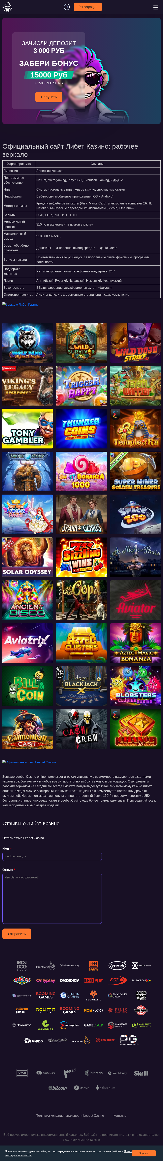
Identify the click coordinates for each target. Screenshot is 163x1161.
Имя (5, 848)
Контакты (120, 1115)
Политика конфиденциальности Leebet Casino (70, 1115)
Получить (49, 97)
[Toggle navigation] (155, 7)
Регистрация (88, 7)
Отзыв (7, 869)
